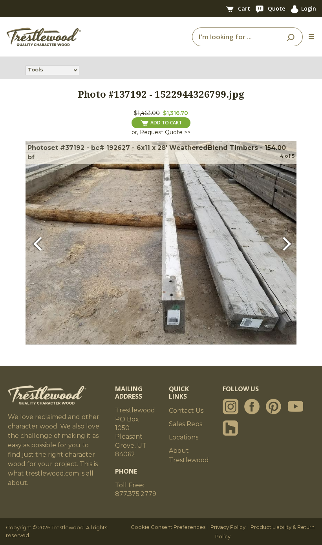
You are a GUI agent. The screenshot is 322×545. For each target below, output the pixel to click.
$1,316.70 (175, 113)
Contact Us (186, 410)
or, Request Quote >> (161, 132)
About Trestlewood (189, 455)
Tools (35, 69)
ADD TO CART (166, 122)
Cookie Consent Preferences (168, 527)
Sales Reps (185, 424)
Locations (183, 437)
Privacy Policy (227, 527)
